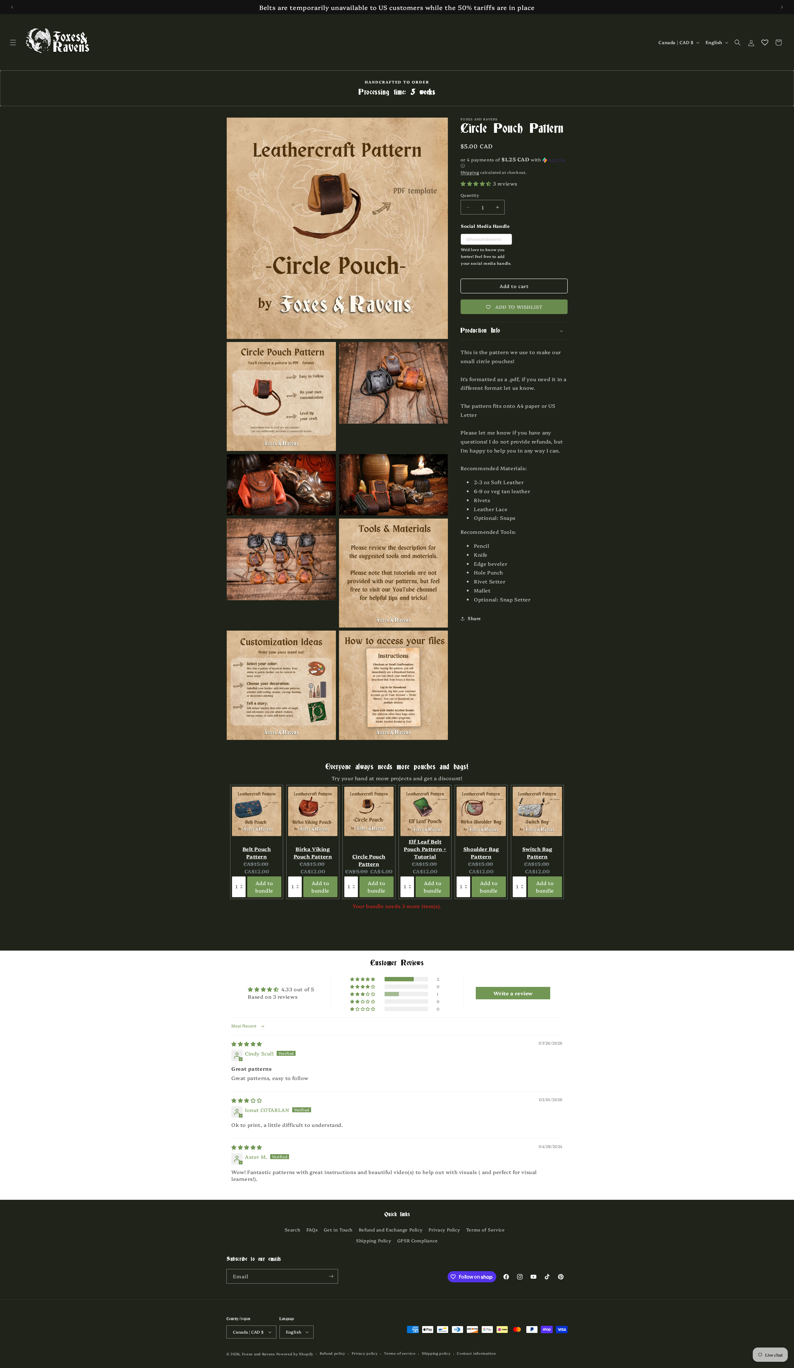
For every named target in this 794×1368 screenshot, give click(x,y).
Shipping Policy (373, 1240)
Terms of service (399, 1353)
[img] (246, 1043)
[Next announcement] (782, 7)
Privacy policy (365, 1353)
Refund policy (332, 1353)
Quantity (470, 195)
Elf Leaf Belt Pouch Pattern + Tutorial (425, 849)
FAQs (312, 1229)
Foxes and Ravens (258, 1354)
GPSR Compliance (417, 1240)
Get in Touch (338, 1229)
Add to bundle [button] (264, 887)
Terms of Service (485, 1229)
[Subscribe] (331, 1276)
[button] (13, 42)
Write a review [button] (513, 993)
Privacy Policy (444, 1229)
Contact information (476, 1353)
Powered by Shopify (295, 1354)
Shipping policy (436, 1353)
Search (293, 1229)
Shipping (470, 172)
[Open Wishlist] (765, 42)
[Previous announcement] (12, 7)
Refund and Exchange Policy (391, 1229)
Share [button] (474, 618)
